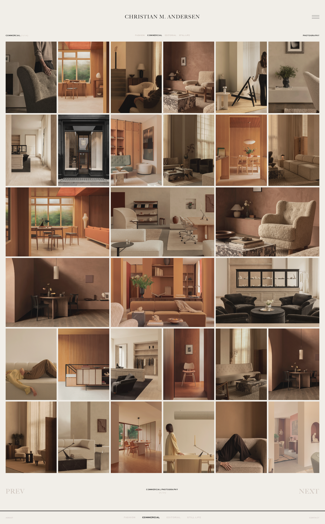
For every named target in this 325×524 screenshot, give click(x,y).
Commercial (151, 517)
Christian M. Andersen (162, 16)
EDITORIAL (170, 35)
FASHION (140, 35)
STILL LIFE (184, 35)
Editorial (173, 517)
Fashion (130, 517)
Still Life (194, 517)
